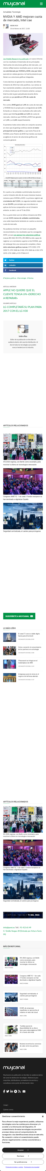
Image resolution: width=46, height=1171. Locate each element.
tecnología (22, 278)
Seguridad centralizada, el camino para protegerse (29, 995)
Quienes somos (8, 1109)
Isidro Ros (23, 336)
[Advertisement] (23, 390)
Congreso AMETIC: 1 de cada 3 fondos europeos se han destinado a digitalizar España (30, 978)
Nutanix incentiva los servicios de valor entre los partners (30, 1045)
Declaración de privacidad (31, 1167)
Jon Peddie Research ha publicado (16, 59)
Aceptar (21, 1150)
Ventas (30, 278)
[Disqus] (23, 570)
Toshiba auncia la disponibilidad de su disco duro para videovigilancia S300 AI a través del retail (30, 1029)
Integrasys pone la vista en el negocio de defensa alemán (28, 675)
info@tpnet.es (9, 928)
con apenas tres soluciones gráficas (26, 235)
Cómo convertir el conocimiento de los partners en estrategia (29, 648)
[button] (43, 1116)
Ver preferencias (20, 1162)
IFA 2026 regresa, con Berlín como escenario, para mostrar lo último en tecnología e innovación (29, 961)
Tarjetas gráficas (10, 278)
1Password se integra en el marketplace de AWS (27, 662)
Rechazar (20, 1156)
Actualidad (7, 12)
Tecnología (16, 12)
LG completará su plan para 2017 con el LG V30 (22, 309)
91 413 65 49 (25, 928)
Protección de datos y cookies (14, 1167)
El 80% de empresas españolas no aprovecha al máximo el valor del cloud (29, 1010)
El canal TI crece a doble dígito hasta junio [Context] (29, 635)
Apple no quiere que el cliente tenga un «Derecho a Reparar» (22, 294)
